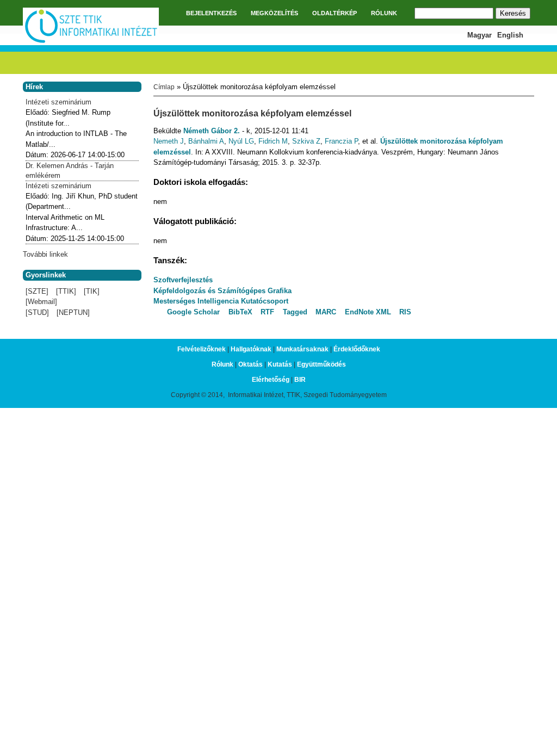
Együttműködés (321, 364)
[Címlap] (91, 42)
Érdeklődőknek (356, 349)
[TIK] (92, 291)
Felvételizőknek (201, 349)
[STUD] (37, 312)
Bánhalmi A (206, 141)
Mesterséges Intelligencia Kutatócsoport (220, 301)
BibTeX (240, 312)
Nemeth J (168, 141)
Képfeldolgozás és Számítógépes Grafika (222, 291)
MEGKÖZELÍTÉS (274, 13)
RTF (267, 312)
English (510, 35)
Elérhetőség (270, 379)
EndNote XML (368, 312)
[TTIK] (66, 291)
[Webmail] (41, 302)
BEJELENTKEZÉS (211, 13)
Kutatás (280, 364)
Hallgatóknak (251, 349)
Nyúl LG (241, 141)
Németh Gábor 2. (211, 131)
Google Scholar (193, 312)
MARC (325, 312)
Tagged (295, 312)
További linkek (45, 254)
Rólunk (222, 364)
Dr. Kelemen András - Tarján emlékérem (70, 170)
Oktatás (250, 364)
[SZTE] (37, 291)
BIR (300, 379)
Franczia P (341, 141)
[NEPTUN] (73, 312)
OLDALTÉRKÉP (334, 13)
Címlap (164, 87)
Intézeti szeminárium (58, 102)
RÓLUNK (384, 13)
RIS (405, 312)
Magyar (479, 35)
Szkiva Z (306, 141)
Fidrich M (273, 141)
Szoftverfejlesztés (183, 280)
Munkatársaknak (302, 349)
